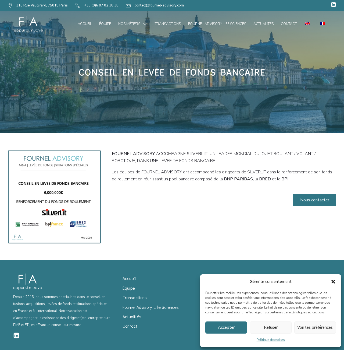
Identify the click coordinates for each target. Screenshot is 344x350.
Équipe (105, 24)
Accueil (85, 24)
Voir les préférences (315, 327)
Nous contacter (314, 200)
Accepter (226, 327)
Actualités (263, 24)
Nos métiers (129, 24)
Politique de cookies (271, 340)
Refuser (271, 327)
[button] (333, 281)
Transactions (168, 24)
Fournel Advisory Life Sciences (217, 24)
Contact (289, 24)
